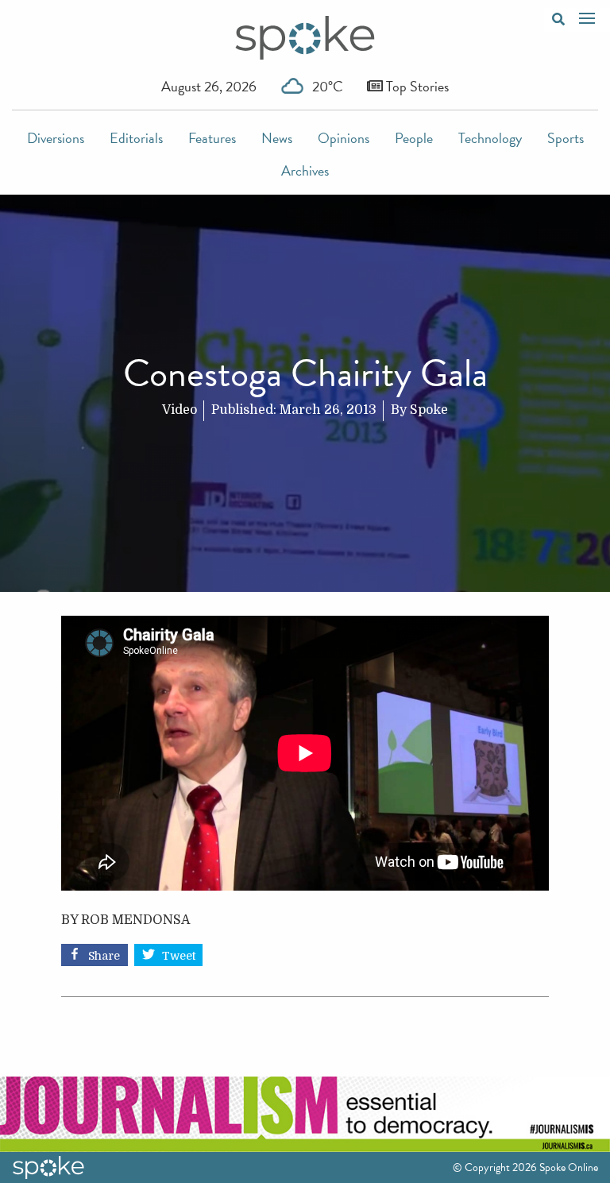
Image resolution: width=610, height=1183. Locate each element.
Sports (565, 138)
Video (179, 410)
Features (212, 138)
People (414, 138)
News (276, 138)
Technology (490, 138)
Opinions (343, 138)
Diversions (55, 138)
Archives (305, 170)
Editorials (136, 138)
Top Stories (416, 86)
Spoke (429, 410)
